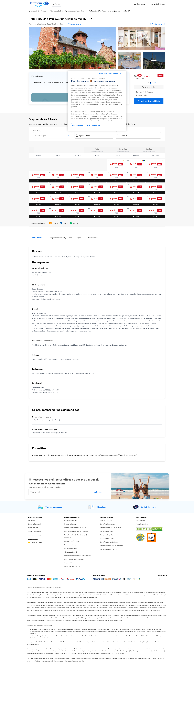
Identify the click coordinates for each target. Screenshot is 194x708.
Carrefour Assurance (107, 538)
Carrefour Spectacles (107, 524)
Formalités (93, 237)
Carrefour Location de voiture (110, 528)
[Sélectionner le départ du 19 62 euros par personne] (58, 200)
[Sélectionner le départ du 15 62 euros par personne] (116, 188)
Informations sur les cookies (74, 559)
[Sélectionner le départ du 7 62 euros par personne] (97, 176)
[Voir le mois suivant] (162, 150)
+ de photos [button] (154, 60)
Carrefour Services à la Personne (111, 546)
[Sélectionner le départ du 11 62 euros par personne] (38, 188)
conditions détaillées (116, 620)
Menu (57, 4)
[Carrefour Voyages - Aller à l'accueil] (39, 4)
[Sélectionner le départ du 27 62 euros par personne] (77, 212)
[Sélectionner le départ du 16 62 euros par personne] (136, 188)
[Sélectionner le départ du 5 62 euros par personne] (58, 176)
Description (37, 237)
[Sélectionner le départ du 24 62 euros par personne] (155, 200)
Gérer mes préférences (72, 566)
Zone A (55, 223)
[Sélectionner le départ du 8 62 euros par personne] (116, 176)
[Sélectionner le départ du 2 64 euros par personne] (136, 165)
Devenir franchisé (34, 524)
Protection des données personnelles (77, 555)
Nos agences (140, 520)
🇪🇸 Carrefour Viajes (35, 542)
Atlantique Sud (55, 11)
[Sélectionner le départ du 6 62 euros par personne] (77, 176)
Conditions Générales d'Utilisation (76, 531)
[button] (72, 48)
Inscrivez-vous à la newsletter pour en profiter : (46, 487)
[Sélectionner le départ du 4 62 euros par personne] (38, 176)
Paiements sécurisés (71, 541)
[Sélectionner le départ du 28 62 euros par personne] (97, 212)
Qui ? (117, 131)
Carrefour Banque (106, 531)
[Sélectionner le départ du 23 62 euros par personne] (136, 200)
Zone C (75, 223)
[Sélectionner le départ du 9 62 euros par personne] (136, 176)
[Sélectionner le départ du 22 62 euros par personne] (116, 200)
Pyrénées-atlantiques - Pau (74, 11)
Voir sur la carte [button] (75, 24)
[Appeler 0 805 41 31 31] (151, 529)
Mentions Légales (70, 548)
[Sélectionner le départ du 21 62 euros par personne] (97, 200)
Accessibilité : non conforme (74, 563)
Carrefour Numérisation (108, 549)
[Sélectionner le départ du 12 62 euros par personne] (58, 188)
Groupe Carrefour (106, 520)
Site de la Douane (70, 524)
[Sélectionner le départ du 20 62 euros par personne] (77, 200)
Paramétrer (77, 125)
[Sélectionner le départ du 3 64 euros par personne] (155, 165)
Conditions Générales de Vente (75, 528)
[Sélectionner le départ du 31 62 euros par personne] (155, 212)
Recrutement (33, 528)
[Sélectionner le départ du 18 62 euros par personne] (38, 200)
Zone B (65, 223)
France (43, 11)
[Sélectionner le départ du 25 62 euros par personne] (38, 212)
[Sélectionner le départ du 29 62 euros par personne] (116, 212)
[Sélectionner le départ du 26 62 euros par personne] (58, 212)
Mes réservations (142, 524)
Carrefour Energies (106, 535)
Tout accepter (93, 125)
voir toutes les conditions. (53, 587)
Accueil (34, 11)
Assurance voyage (34, 535)
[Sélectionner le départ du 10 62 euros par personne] (155, 176)
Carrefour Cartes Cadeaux (109, 542)
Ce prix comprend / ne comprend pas (65, 237)
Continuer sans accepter (109, 74)
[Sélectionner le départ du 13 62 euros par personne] (77, 188)
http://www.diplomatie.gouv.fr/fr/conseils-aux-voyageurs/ (116, 455)
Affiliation (31, 520)
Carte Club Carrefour (71, 545)
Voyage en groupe (34, 531)
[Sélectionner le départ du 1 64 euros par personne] (116, 165)
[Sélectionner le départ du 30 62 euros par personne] (136, 212)
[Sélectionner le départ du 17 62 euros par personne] (155, 188)
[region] (97, 101)
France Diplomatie (70, 520)
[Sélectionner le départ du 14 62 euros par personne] (97, 188)
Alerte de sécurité (70, 552)
